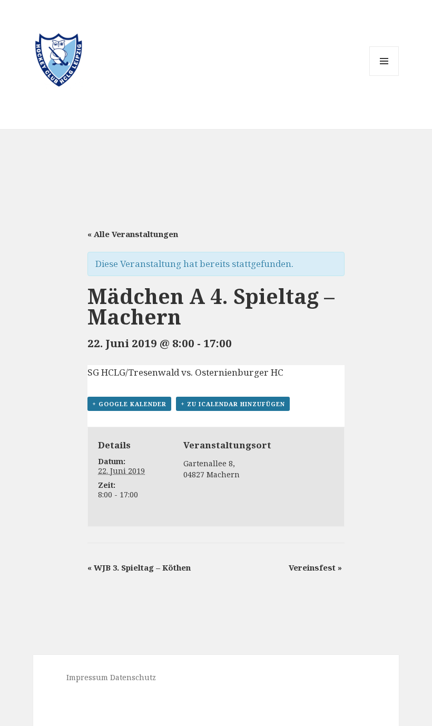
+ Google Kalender (129, 404)
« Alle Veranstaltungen (132, 234)
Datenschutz (133, 677)
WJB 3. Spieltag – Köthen (139, 567)
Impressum (87, 677)
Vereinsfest (315, 567)
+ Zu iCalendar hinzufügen (233, 404)
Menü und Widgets (384, 75)
